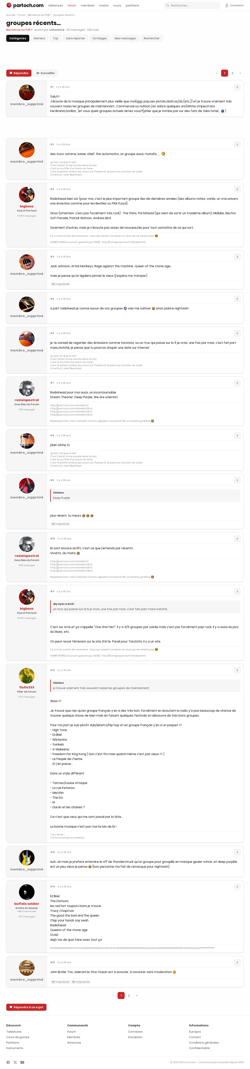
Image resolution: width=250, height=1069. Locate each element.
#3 (52, 189)
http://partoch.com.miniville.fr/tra (71, 411)
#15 (52, 962)
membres (88, 5)
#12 (52, 670)
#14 (52, 886)
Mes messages (125, 38)
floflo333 (26, 687)
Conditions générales (204, 1043)
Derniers (39, 38)
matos (104, 5)
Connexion (135, 1032)
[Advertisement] (125, 127)
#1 (51, 87)
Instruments (14, 1048)
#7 (52, 382)
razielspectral (27, 400)
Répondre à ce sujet (28, 1007)
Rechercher (152, 38)
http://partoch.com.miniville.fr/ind (71, 408)
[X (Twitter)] (15, 1062)
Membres (73, 1037)
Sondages (100, 38)
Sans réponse (75, 38)
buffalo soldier (26, 903)
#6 (52, 333)
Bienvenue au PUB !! (39, 15)
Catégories (17, 38)
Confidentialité (199, 1048)
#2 (52, 144)
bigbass (26, 206)
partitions (132, 5)
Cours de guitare (17, 1037)
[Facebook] (8, 1062)
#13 (52, 852)
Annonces (74, 1043)
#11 (52, 591)
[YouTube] (22, 1062)
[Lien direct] (237, 87)
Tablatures (13, 1032)
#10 (52, 538)
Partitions (12, 1043)
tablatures (55, 5)
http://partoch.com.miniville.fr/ (69, 405)
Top (55, 38)
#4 (52, 256)
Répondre (21, 73)
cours (117, 5)
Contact (195, 1037)
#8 (52, 435)
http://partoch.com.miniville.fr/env (71, 414)
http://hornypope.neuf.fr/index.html (124, 242)
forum (72, 5)
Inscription (135, 1037)
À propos (195, 1032)
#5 (52, 298)
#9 (52, 480)
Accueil (10, 15)
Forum (22, 15)
